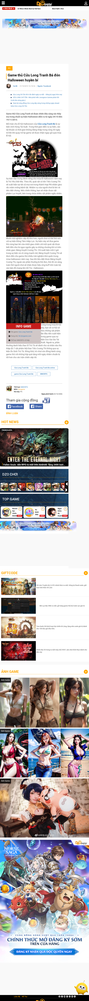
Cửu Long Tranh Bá (25, 332)
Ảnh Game (10, 672)
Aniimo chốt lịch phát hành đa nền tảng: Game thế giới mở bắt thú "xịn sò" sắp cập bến (35, 464)
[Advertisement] (44, 48)
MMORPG (43, 374)
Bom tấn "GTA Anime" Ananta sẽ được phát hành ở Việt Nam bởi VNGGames (50, 9)
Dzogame (21, 389)
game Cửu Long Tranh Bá (23, 374)
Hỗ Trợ (24, 997)
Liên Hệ (17, 997)
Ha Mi (15, 86)
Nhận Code (62, 586)
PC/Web (5, 430)
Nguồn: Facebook (44, 86)
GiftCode (9, 573)
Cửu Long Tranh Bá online (45, 368)
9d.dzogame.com (25, 336)
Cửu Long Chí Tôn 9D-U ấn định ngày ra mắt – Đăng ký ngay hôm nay (37, 94)
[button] (66, 490)
